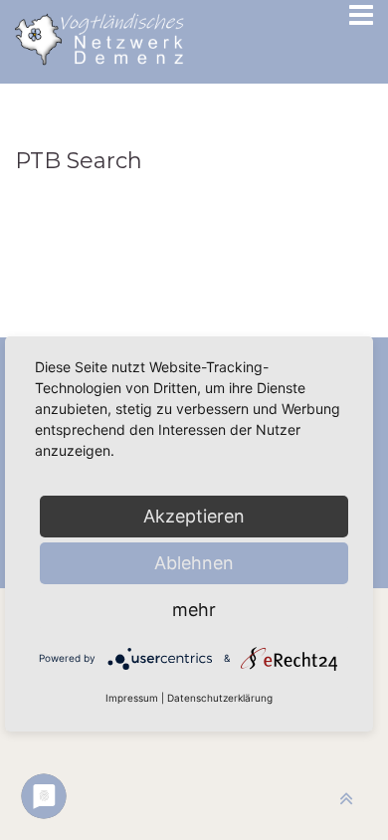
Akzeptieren (194, 516)
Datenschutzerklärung (220, 698)
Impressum (131, 698)
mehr (194, 609)
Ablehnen (194, 562)
